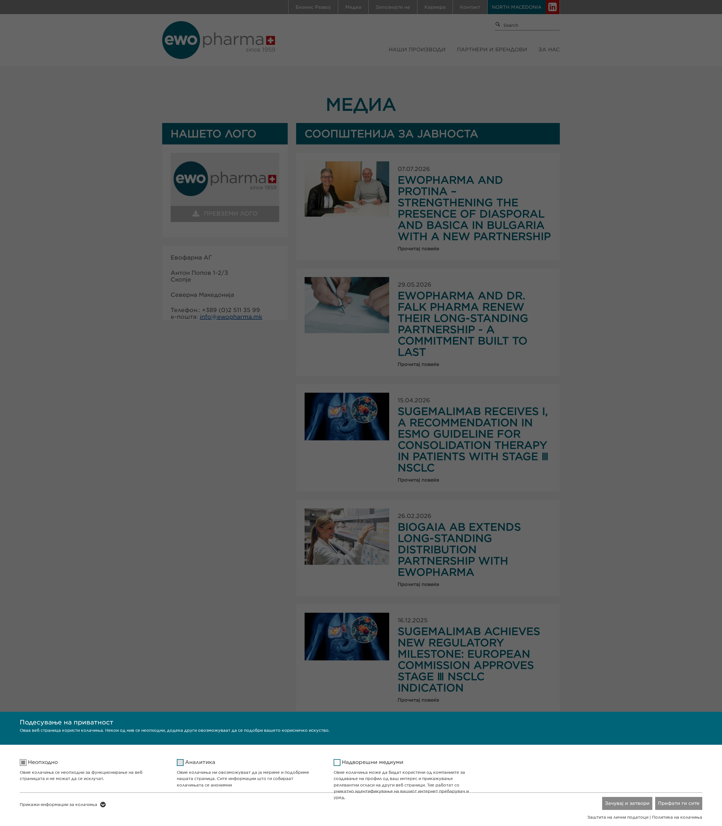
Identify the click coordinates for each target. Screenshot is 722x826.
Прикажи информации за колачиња (58, 804)
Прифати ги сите (678, 803)
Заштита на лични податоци (617, 817)
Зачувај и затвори (627, 803)
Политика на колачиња (677, 817)
